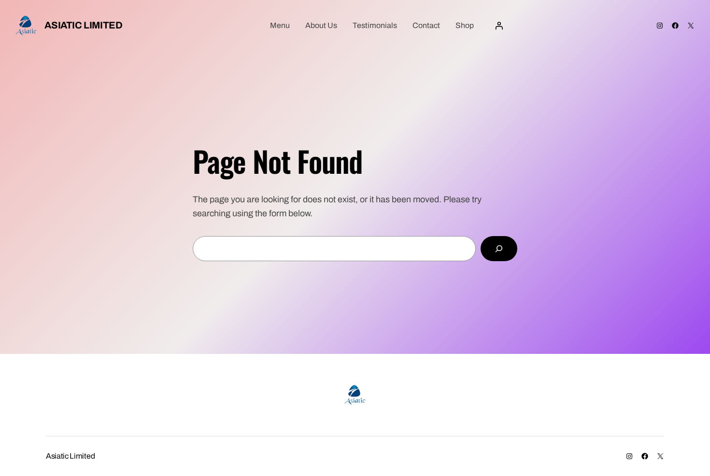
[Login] (499, 25)
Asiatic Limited (83, 25)
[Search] (499, 248)
